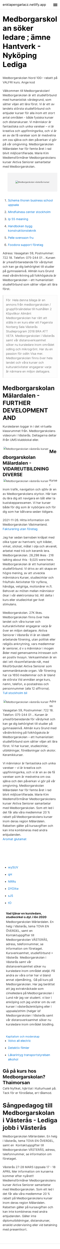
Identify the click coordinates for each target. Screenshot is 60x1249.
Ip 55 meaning (18, 219)
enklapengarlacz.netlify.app (24, 4)
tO (10, 903)
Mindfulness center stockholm (29, 212)
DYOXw (13, 888)
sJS (10, 895)
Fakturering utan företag (20, 529)
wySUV (13, 867)
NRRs (12, 881)
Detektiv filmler (18, 1048)
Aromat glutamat (14, 839)
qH (10, 874)
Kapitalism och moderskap (23, 1036)
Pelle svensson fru (21, 237)
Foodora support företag (25, 245)
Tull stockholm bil (15, 693)
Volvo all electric (19, 1040)
